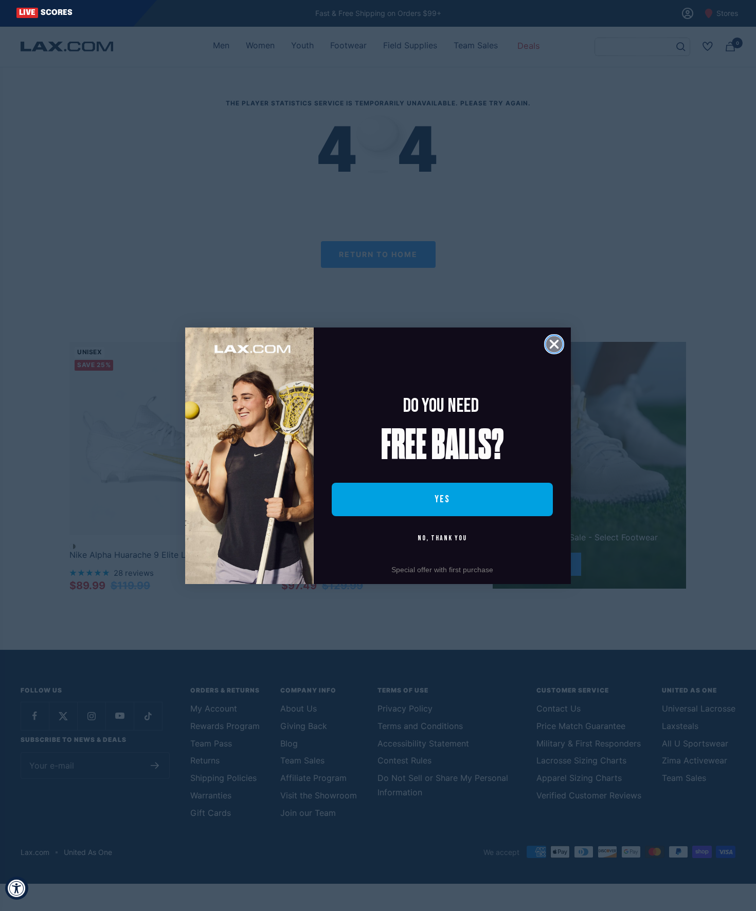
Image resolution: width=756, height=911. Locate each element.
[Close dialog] (554, 344)
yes (442, 499)
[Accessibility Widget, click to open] (16, 888)
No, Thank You (442, 538)
